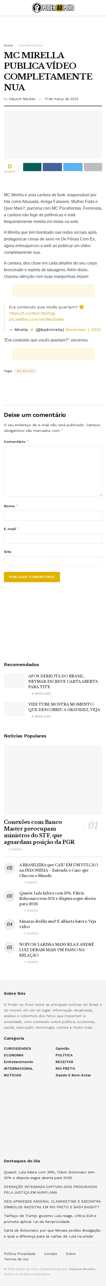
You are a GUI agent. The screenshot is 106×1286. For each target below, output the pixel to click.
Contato (50, 1254)
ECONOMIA (13, 1055)
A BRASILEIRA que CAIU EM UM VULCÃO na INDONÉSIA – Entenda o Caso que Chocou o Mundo (58, 870)
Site (7, 552)
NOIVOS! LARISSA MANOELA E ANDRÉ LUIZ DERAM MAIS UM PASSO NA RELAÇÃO (56, 950)
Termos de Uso (16, 1259)
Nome (11, 505)
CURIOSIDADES (17, 1048)
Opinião (62, 1048)
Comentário (16, 441)
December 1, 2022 (83, 329)
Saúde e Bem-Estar (73, 1075)
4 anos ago (41, 693)
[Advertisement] (53, 27)
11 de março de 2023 (61, 99)
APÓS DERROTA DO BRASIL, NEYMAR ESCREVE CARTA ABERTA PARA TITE (63, 681)
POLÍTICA (64, 1055)
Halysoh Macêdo (22, 99)
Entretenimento (31, 45)
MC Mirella (25, 371)
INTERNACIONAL (18, 1068)
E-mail (12, 528)
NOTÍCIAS (12, 1075)
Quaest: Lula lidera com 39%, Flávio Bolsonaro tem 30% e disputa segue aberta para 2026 (57, 898)
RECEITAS (64, 1062)
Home (8, 45)
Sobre (71, 1254)
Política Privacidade (20, 1254)
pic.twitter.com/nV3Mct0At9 (36, 319)
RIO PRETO (65, 1068)
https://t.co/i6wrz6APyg (32, 313)
